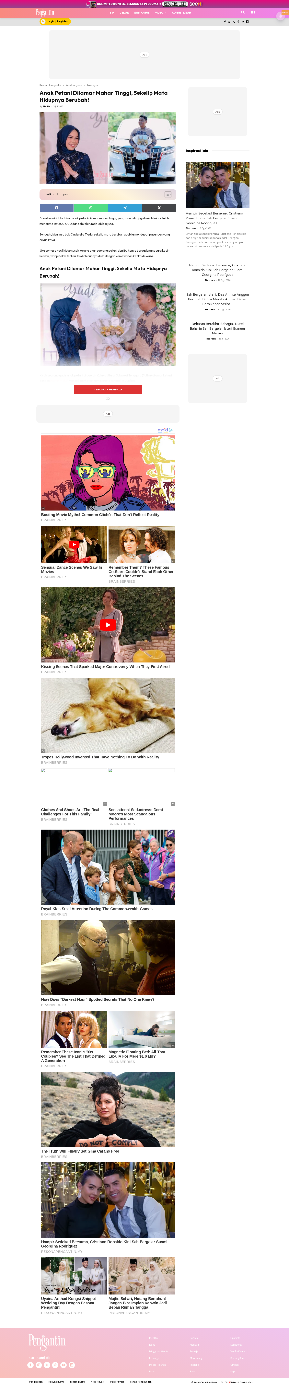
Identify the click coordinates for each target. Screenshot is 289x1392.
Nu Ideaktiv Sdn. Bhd (219, 1382)
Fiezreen (191, 228)
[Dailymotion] (247, 22)
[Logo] (45, 13)
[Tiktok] (238, 22)
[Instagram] (229, 22)
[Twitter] (234, 22)
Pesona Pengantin (50, 85)
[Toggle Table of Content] (166, 194)
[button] (243, 12)
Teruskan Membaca (108, 389)
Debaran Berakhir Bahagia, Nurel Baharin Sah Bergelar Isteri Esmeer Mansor (217, 328)
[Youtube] (242, 22)
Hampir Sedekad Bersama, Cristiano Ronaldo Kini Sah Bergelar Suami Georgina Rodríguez (214, 218)
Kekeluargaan (74, 85)
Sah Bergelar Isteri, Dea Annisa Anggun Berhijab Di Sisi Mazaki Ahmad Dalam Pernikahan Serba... (218, 299)
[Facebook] (225, 22)
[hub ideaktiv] (253, 11)
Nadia (46, 106)
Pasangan (92, 85)
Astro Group (249, 1382)
